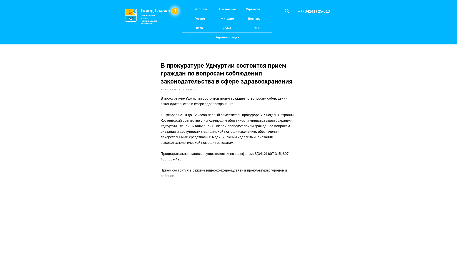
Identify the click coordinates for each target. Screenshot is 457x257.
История (200, 9)
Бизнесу (254, 19)
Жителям (227, 19)
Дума (227, 28)
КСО (257, 28)
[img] (287, 11)
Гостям (200, 18)
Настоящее (227, 9)
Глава (198, 28)
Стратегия (253, 9)
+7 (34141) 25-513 (314, 11)
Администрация (227, 37)
